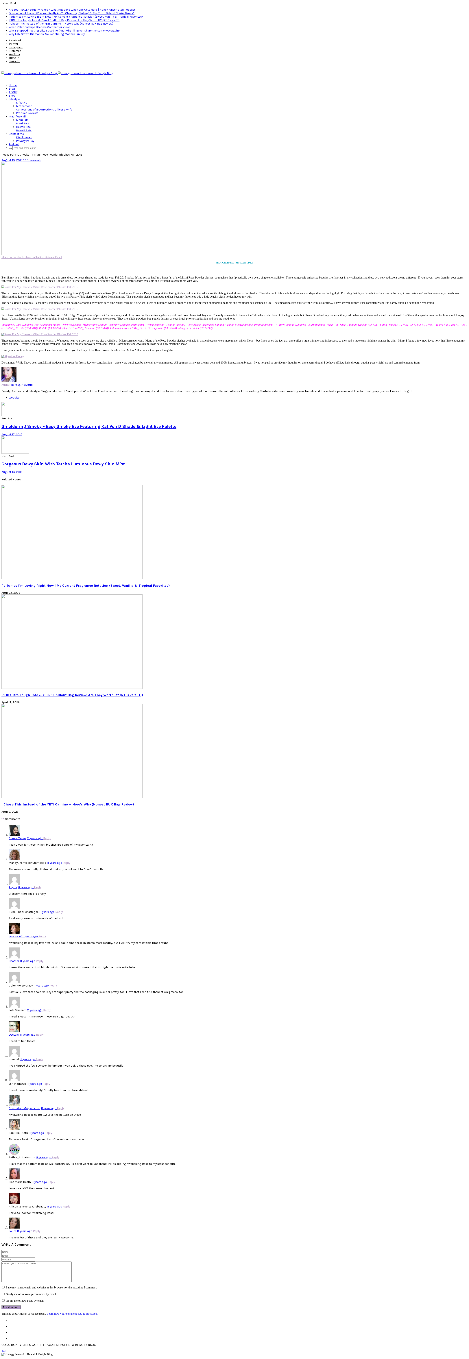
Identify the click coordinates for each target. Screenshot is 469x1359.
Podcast (14, 144)
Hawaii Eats (24, 130)
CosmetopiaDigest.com (24, 1108)
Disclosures (24, 137)
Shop (12, 95)
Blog (12, 88)
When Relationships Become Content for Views (40, 27)
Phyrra (13, 887)
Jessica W (15, 936)
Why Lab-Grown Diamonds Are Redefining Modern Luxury (47, 34)
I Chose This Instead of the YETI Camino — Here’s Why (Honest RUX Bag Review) (61, 23)
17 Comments (32, 160)
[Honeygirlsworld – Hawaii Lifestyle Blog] (57, 73)
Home (13, 85)
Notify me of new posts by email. (25, 1300)
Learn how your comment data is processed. (72, 1313)
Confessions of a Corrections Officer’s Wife (44, 109)
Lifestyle (14, 99)
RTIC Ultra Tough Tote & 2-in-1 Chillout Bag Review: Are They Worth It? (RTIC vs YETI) (64, 20)
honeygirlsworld (22, 384)
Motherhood (24, 106)
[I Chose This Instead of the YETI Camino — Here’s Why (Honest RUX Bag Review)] (72, 797)
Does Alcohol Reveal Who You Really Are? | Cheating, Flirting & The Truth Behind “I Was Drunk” (71, 13)
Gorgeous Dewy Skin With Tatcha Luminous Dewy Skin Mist (63, 463)
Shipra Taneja (17, 838)
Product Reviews (27, 113)
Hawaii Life (23, 127)
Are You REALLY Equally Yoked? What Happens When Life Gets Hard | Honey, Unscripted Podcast (72, 9)
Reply (47, 838)
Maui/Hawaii (17, 116)
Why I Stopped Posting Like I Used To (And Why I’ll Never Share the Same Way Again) (64, 30)
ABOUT (13, 92)
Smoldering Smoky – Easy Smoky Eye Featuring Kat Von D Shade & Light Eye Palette (88, 426)
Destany (14, 1034)
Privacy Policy (25, 141)
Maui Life (22, 120)
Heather (14, 961)
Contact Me (16, 134)
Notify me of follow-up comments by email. (31, 1294)
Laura (12, 1231)
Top (3, 1351)
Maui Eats (22, 123)
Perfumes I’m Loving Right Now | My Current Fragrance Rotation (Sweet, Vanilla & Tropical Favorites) (76, 16)
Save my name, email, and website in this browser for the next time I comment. (51, 1287)
